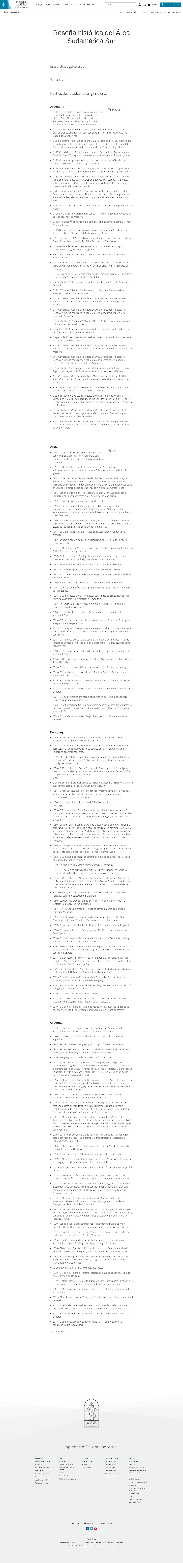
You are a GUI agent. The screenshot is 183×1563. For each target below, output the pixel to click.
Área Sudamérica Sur (13, 12)
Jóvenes (145, 12)
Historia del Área (57, 1331)
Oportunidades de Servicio (160, 12)
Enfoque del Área (132, 12)
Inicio (121, 12)
